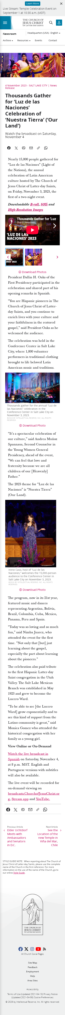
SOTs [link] (44, 204)
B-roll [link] (34, 204)
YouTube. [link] (43, 799)
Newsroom (9, 34)
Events (38, 40)
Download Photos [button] (34, 272)
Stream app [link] (20, 799)
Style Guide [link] (19, 872)
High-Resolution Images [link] (25, 210)
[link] (8, 809)
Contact (53, 40)
